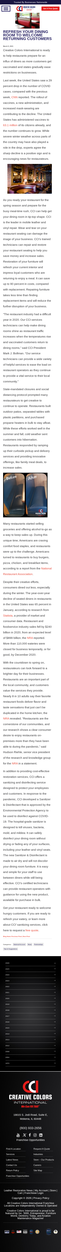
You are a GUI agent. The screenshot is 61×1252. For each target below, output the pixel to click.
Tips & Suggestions (10, 949)
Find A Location (13, 1149)
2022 (7, 986)
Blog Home (7, 936)
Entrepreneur (37, 1213)
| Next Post (26, 936)
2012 (7, 1045)
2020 (7, 998)
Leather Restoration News (18, 1190)
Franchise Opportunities (30, 1140)
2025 (7, 969)
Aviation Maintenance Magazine (34, 1217)
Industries (38, 1154)
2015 (7, 1028)
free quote (31, 930)
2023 (7, 981)
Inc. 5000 (24, 1213)
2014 (7, 1034)
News (30, 944)
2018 (7, 1010)
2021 (7, 992)
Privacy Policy (41, 1198)
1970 (7, 1063)
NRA (30, 637)
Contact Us (11, 1165)
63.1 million (10, 125)
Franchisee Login (33, 1193)
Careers (37, 1165)
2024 (7, 975)
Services (10, 1154)
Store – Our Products (43, 1159)
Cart (20, 1193)
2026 (7, 963)
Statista (8, 615)
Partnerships (38, 944)
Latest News (12, 1159)
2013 (7, 1039)
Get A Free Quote (50, 9)
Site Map (37, 1170)
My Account (41, 1190)
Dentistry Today (27, 1215)
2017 (7, 1016)
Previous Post (16, 936)
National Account (19, 944)
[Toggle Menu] (6, 8)
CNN (14, 97)
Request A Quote (41, 1149)
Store (53, 1190)
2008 (7, 1051)
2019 (7, 1004)
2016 (7, 1022)
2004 (7, 1057)
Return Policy (12, 1170)
